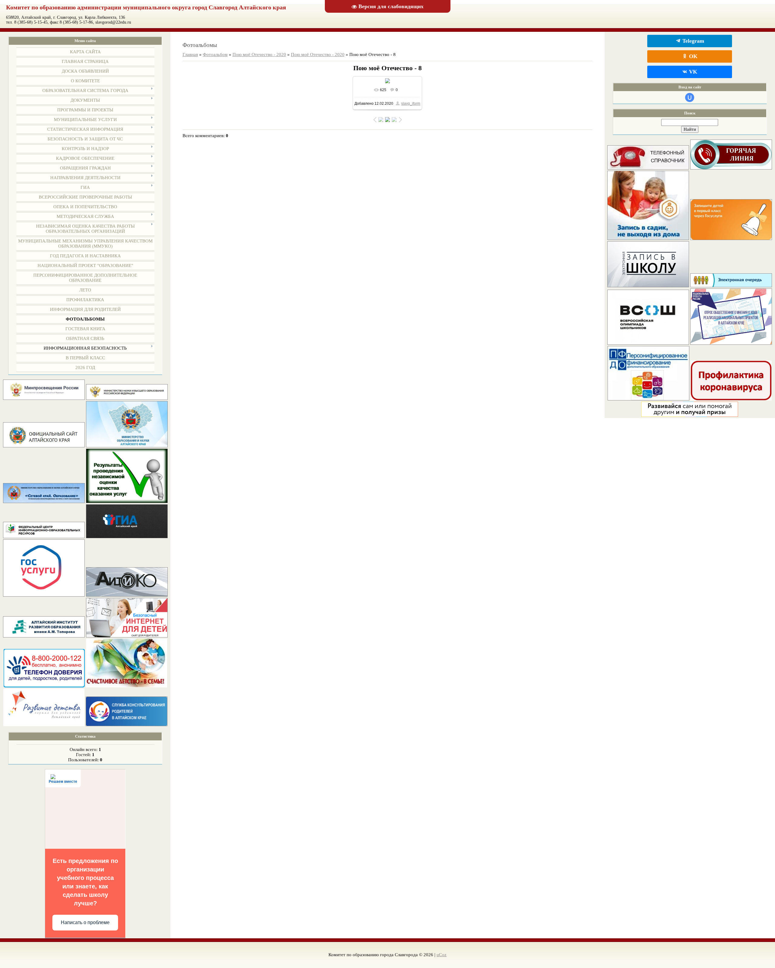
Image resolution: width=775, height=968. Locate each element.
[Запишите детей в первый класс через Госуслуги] (731, 238)
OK (693, 56)
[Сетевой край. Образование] (44, 501)
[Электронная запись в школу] (648, 285)
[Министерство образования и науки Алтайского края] (127, 445)
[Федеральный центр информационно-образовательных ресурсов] (44, 536)
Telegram (692, 41)
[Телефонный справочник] (648, 168)
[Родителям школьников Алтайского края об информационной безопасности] (127, 636)
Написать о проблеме (85, 922)
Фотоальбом (215, 54)
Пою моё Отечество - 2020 (259, 54)
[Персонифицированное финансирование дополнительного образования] (648, 399)
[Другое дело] (689, 415)
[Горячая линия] (731, 168)
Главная (190, 54)
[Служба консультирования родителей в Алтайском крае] (126, 724)
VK (692, 72)
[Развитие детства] (43, 724)
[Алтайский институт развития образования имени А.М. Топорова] (44, 636)
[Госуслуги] (44, 595)
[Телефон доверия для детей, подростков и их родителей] (44, 685)
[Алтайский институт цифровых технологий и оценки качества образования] (127, 595)
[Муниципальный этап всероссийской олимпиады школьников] (648, 343)
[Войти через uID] (689, 97)
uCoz (442, 954)
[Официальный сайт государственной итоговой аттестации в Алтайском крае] (127, 536)
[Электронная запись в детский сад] (648, 238)
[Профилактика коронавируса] (731, 399)
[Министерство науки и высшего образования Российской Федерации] (127, 398)
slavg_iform (410, 103)
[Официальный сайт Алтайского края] (44, 445)
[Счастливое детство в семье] (126, 685)
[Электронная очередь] (731, 285)
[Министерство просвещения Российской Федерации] (44, 398)
